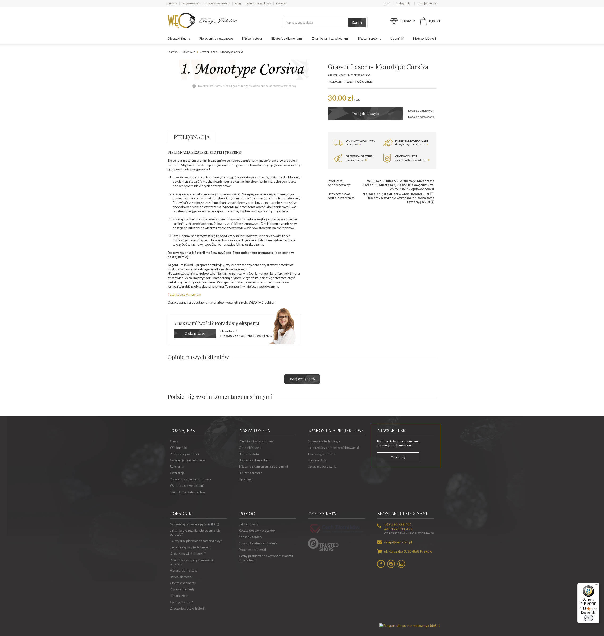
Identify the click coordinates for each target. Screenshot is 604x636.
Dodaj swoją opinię (302, 379)
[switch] (588, 618)
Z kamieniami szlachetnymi (330, 38)
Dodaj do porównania (421, 117)
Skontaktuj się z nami (402, 513)
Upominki (397, 38)
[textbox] (325, 22)
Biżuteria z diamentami (286, 38)
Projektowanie (191, 3)
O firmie (171, 3)
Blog (238, 3)
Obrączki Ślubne (179, 38)
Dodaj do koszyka (365, 113)
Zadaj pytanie (195, 333)
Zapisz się (398, 457)
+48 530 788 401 (232, 336)
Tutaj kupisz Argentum (184, 294)
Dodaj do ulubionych (421, 110)
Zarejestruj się (427, 3)
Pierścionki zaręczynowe (216, 38)
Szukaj (357, 22)
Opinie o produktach (258, 3)
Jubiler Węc (187, 52)
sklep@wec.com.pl (398, 542)
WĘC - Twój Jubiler (360, 81)
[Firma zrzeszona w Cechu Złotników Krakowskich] (336, 533)
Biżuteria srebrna (369, 38)
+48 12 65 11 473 (259, 336)
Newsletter (391, 430)
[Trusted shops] (323, 549)
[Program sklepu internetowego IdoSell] (409, 625)
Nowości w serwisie (217, 3)
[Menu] (596, 586)
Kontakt (281, 3)
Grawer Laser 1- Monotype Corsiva (221, 52)
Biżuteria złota (252, 38)
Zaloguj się (404, 3)
